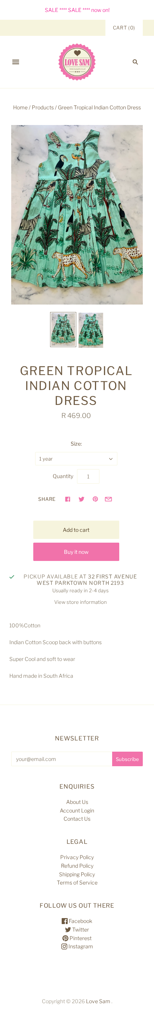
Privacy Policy (77, 857)
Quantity (63, 476)
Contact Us (77, 818)
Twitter (80, 929)
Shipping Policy (77, 874)
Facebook (80, 921)
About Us (77, 802)
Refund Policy (77, 865)
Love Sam (98, 1001)
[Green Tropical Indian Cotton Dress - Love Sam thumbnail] (63, 329)
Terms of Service (77, 882)
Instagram (80, 946)
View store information (80, 602)
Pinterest (80, 938)
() (124, 28)
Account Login (77, 810)
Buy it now (76, 552)
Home (20, 107)
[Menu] (15, 62)
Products (43, 107)
